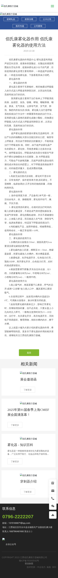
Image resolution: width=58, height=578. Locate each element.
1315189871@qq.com (19, 523)
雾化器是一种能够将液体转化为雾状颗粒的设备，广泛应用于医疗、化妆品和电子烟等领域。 (28, 454)
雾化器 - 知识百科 (20, 445)
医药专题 (20, 26)
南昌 (49, 567)
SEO (54, 567)
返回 (29, 352)
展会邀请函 (28, 379)
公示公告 (47, 19)
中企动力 (41, 567)
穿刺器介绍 (28, 481)
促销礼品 (11, 19)
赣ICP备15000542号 (29, 560)
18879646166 (16, 531)
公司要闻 (38, 26)
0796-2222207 (17, 516)
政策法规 (29, 19)
